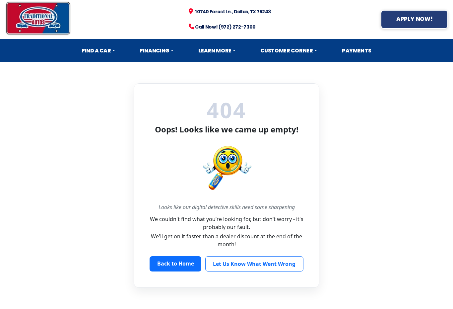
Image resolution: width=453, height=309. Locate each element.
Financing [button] (154, 50)
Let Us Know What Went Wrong (254, 264)
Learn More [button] (214, 50)
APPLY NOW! (414, 19)
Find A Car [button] (96, 50)
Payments (356, 50)
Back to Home (175, 263)
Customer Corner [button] (286, 50)
